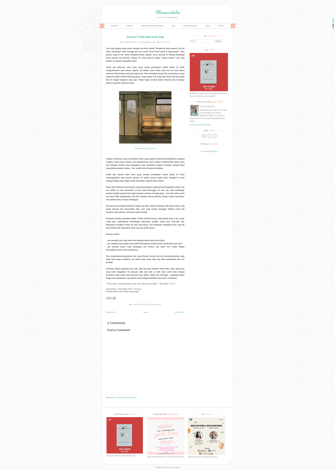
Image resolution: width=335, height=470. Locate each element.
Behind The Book (190, 26)
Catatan (129, 26)
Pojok (207, 26)
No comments (164, 42)
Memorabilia (167, 12)
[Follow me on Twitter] (209, 136)
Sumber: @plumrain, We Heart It (145, 148)
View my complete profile (200, 124)
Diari (173, 26)
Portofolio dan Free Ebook (152, 26)
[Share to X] (112, 298)
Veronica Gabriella (131, 42)
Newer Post (111, 312)
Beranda (114, 26)
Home (145, 312)
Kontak (221, 26)
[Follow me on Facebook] (204, 136)
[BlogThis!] (109, 298)
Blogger (214, 151)
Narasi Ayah (156, 304)
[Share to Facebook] (114, 298)
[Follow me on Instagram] (214, 136)
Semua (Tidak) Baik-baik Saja (145, 36)
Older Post (179, 312)
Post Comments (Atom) (127, 397)
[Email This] (107, 298)
